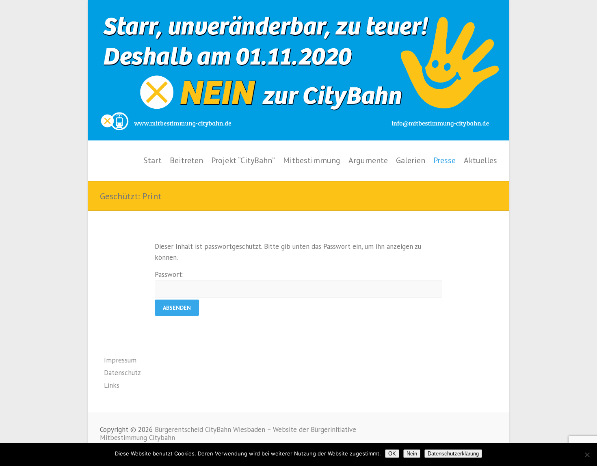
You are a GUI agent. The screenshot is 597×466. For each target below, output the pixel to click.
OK (392, 454)
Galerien (410, 160)
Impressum (120, 360)
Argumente (368, 160)
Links (111, 385)
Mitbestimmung (311, 160)
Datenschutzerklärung (453, 454)
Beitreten (186, 160)
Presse (444, 160)
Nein (412, 454)
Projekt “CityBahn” (243, 160)
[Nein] (587, 455)
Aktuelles (480, 160)
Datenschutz (122, 372)
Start (152, 160)
